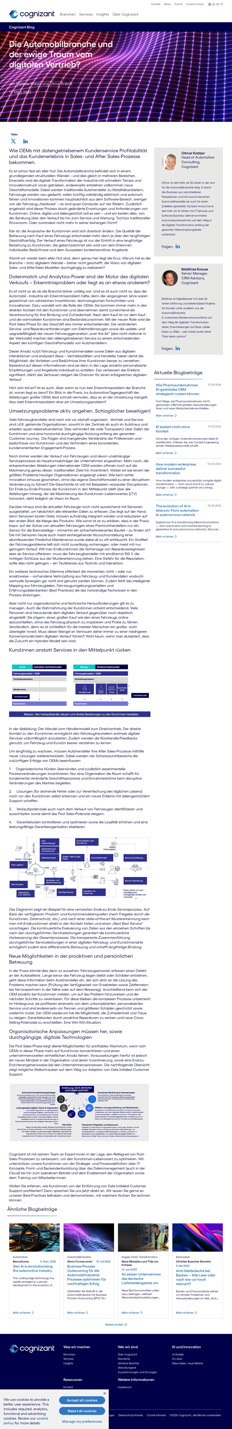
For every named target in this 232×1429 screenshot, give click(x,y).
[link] (31, 14)
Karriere (155, 4)
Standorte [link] (124, 1358)
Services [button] (86, 14)
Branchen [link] (69, 1354)
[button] (215, 4)
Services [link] (68, 1358)
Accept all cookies (82, 1400)
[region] (54, 1409)
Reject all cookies (82, 1411)
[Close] (104, 1393)
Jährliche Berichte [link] (128, 1363)
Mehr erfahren (165, 415)
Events (178, 4)
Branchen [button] (68, 14)
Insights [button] (102, 14)
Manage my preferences (82, 1421)
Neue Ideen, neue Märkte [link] (187, 1363)
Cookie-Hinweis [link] (156, 1415)
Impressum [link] (125, 1387)
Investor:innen (195, 4)
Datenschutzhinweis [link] (130, 1415)
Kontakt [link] (68, 1387)
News (167, 4)
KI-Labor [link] (177, 1358)
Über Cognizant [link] (127, 1354)
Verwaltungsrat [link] (127, 1367)
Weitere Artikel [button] (114, 1324)
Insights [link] (68, 1363)
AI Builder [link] (178, 1354)
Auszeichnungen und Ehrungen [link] (137, 1372)
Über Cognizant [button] (125, 14)
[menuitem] (156, 4)
